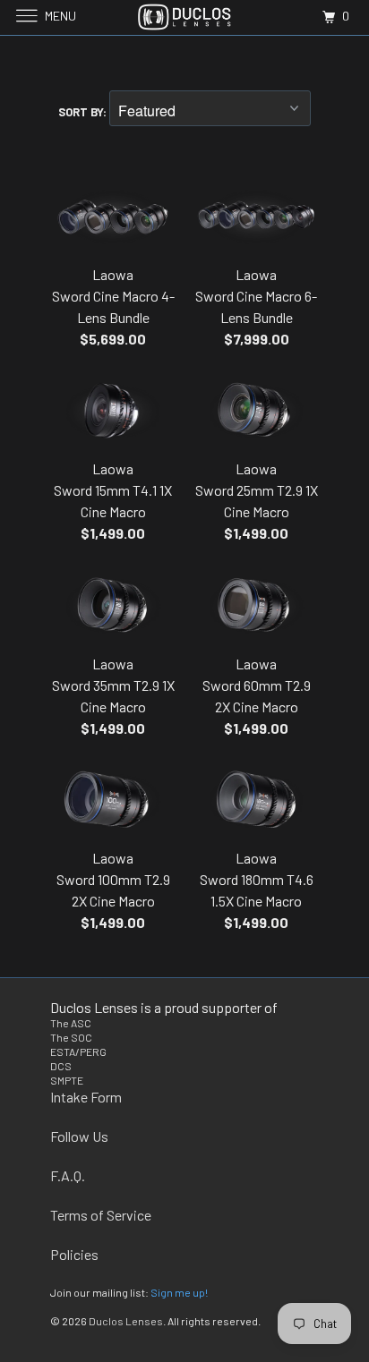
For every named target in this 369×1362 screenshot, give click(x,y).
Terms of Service (100, 1214)
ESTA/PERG (78, 1051)
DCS (61, 1066)
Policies (74, 1254)
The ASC (70, 1023)
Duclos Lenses (126, 1321)
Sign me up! (179, 1292)
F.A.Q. (67, 1175)
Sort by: (83, 112)
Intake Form (86, 1096)
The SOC (71, 1037)
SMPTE (66, 1080)
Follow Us (79, 1136)
